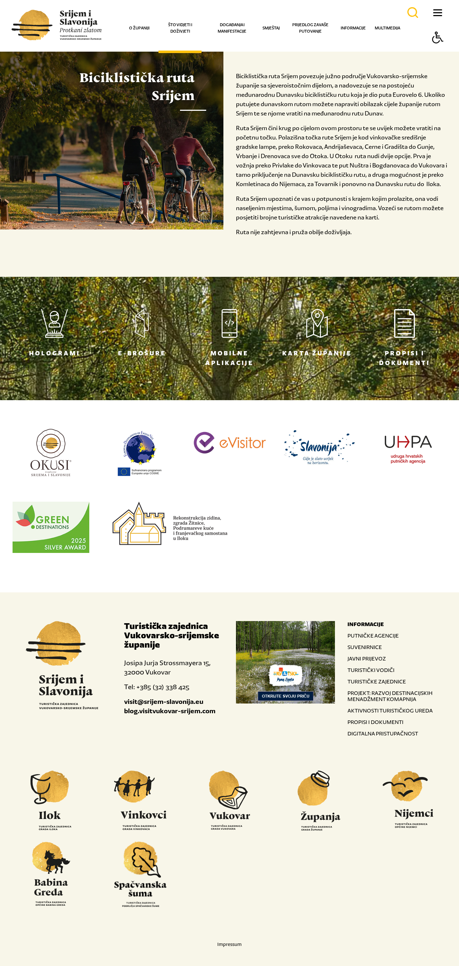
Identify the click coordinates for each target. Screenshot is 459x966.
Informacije (353, 27)
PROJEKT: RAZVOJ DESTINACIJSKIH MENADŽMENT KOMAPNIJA (389, 696)
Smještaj (271, 27)
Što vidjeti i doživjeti (180, 28)
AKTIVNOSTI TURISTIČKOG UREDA (390, 710)
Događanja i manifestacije (232, 28)
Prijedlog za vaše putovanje (310, 28)
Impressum (229, 944)
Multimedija (387, 27)
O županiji (139, 27)
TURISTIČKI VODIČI (370, 670)
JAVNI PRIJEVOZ (366, 658)
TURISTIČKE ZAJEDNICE (376, 681)
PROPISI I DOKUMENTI (375, 722)
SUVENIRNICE (364, 647)
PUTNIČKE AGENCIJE (373, 635)
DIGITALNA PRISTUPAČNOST (382, 733)
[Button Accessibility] (438, 50)
